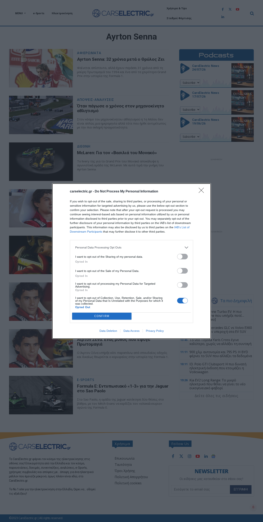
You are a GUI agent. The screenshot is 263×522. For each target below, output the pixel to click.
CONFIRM (102, 316)
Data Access (131, 330)
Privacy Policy (155, 330)
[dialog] (131, 261)
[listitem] (131, 247)
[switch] (182, 256)
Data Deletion (108, 330)
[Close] (202, 192)
